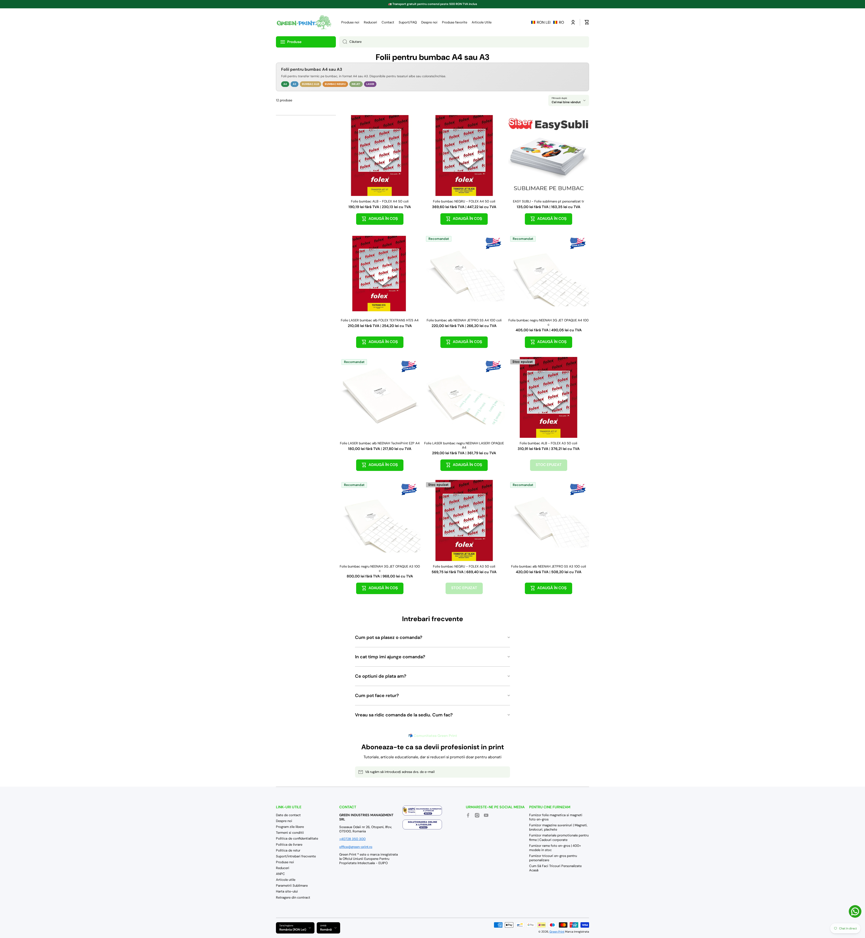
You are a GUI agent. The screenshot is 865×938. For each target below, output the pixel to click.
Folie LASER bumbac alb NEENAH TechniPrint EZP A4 (380, 443)
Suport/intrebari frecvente (296, 856)
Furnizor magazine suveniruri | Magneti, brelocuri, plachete (558, 827)
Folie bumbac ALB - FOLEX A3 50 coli (548, 443)
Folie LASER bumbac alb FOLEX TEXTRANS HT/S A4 (380, 320)
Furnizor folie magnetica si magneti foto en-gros (555, 817)
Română (326, 929)
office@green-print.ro (355, 847)
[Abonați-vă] (504, 772)
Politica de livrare (289, 844)
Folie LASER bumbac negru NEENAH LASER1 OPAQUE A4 (464, 445)
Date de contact (288, 815)
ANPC (280, 874)
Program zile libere (290, 826)
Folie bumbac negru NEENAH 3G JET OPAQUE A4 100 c (548, 322)
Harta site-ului (287, 891)
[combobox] (464, 42)
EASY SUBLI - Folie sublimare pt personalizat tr (548, 201)
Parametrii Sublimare (292, 885)
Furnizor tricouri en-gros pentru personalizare (553, 858)
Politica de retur (288, 850)
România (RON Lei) (292, 929)
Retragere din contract (293, 897)
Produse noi (285, 862)
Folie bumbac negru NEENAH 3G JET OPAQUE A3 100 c (380, 568)
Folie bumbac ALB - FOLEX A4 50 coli (380, 201)
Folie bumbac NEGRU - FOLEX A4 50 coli (464, 201)
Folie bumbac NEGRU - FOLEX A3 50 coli (464, 566)
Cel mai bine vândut (566, 102)
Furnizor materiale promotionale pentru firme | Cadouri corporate (559, 837)
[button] (547, 22)
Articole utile (285, 879)
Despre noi (284, 821)
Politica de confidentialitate (297, 838)
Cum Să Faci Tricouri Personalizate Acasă (555, 868)
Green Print (556, 931)
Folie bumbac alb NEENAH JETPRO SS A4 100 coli (464, 320)
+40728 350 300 (352, 839)
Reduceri (282, 868)
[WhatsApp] (855, 911)
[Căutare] (343, 42)
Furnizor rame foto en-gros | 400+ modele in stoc (555, 847)
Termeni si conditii (290, 832)
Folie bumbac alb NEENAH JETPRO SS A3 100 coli (548, 566)
